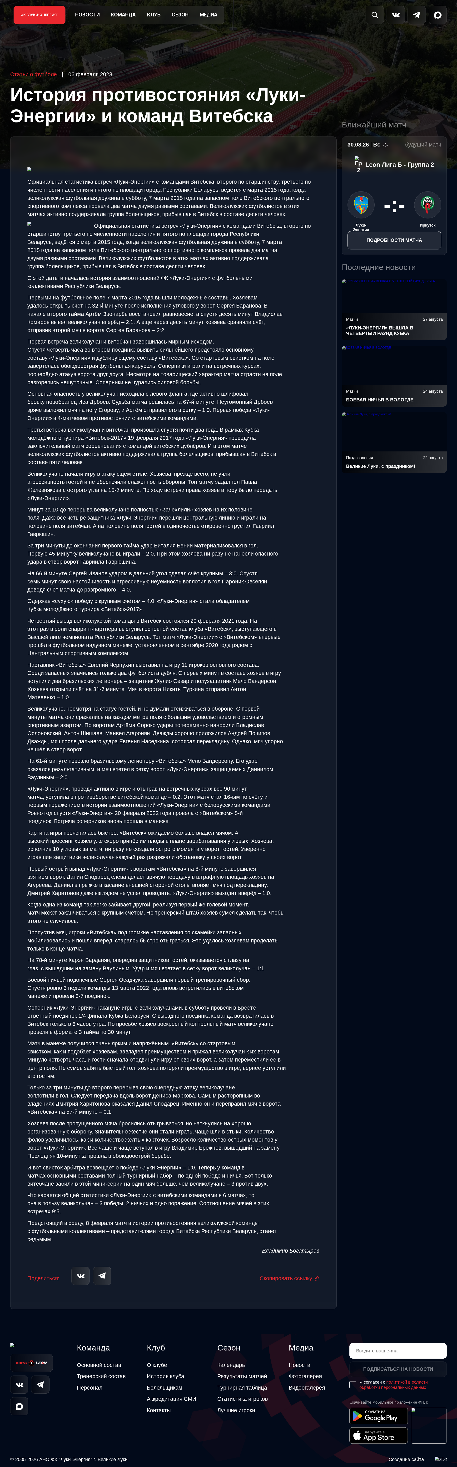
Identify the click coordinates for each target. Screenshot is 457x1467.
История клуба (165, 1376)
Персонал (89, 1388)
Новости (87, 14)
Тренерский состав (101, 1376)
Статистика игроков (242, 1399)
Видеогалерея (307, 1388)
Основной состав (99, 1365)
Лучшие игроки (236, 1410)
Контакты (159, 1410)
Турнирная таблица (242, 1388)
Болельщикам (164, 1388)
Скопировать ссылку (286, 1278)
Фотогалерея (305, 1376)
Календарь (231, 1365)
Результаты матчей (242, 1376)
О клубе (157, 1365)
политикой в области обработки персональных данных (393, 1385)
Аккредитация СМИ (171, 1399)
